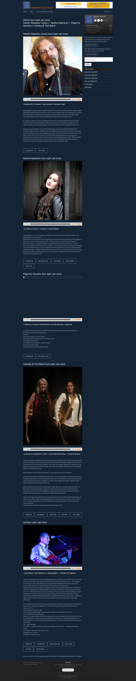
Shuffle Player (91, 45)
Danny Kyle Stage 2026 (91, 72)
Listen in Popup (91, 54)
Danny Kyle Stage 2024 (91, 78)
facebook (29, 150)
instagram (70, 261)
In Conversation (89, 84)
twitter (28, 266)
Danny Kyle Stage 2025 (91, 75)
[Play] (25, 99)
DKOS (38, 5)
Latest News (88, 87)
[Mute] (75, 99)
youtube (41, 150)
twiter (28, 649)
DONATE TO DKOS (68, 670)
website (28, 515)
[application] (52, 99)
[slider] (79, 99)
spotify (65, 515)
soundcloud (43, 261)
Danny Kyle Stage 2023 (91, 81)
